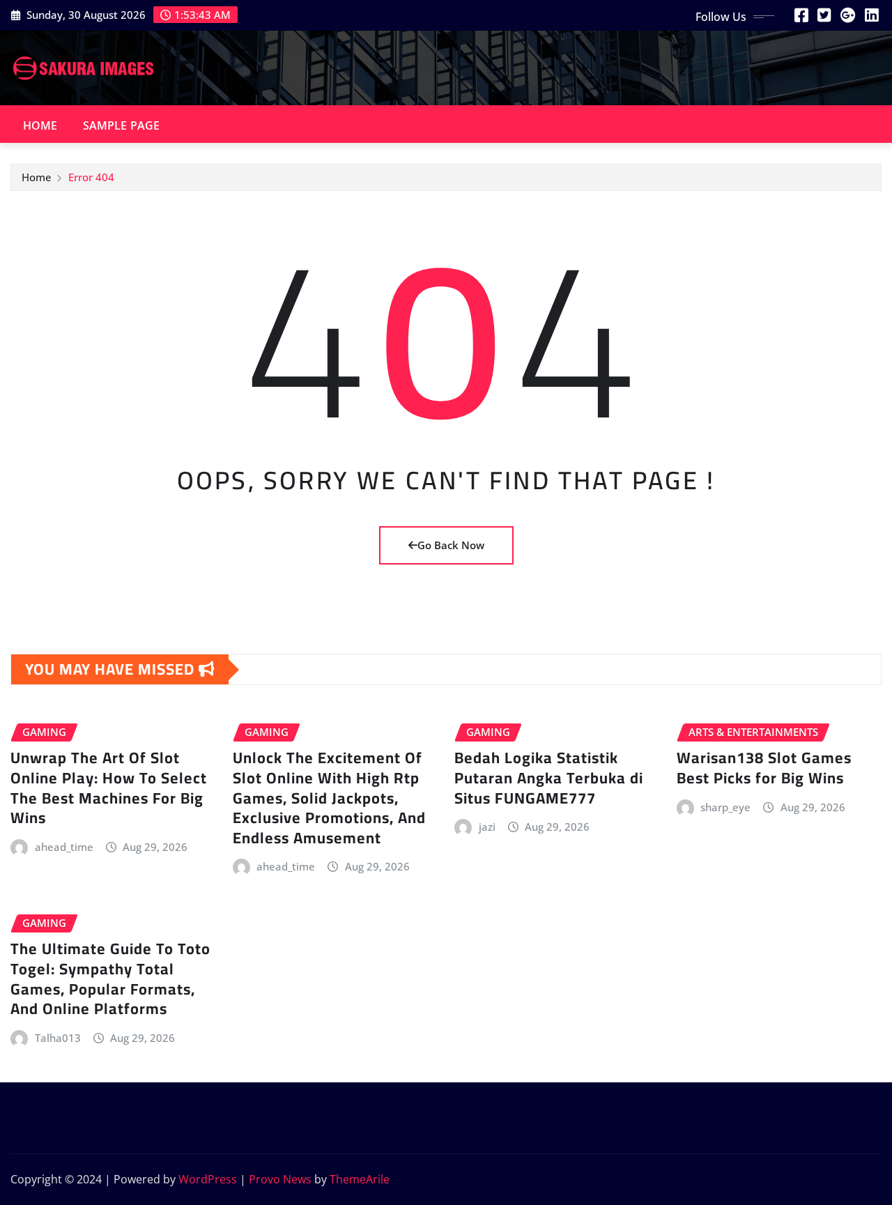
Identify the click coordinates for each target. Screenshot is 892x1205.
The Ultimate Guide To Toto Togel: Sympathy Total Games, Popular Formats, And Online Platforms (110, 978)
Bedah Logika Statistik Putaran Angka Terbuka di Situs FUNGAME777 (548, 777)
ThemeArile (360, 1179)
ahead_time (64, 847)
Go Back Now (450, 545)
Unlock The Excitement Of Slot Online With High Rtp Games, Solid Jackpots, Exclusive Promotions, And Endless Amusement (329, 797)
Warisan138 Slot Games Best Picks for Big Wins (764, 767)
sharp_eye (725, 807)
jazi (487, 827)
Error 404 (91, 177)
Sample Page (121, 125)
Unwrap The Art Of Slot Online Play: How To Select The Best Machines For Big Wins (108, 787)
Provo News (280, 1179)
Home (40, 125)
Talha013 (58, 1038)
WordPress (207, 1179)
